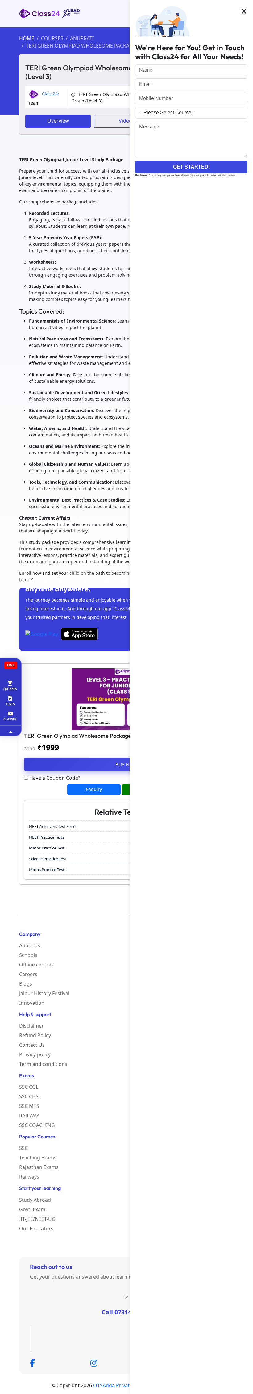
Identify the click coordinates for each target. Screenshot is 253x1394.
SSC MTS (29, 1106)
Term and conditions (43, 1064)
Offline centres (36, 964)
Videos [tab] (127, 120)
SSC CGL (28, 1086)
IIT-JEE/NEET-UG (37, 1219)
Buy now (126, 764)
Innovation (31, 1003)
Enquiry (94, 789)
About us (29, 945)
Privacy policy (35, 1054)
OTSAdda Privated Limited (123, 1385)
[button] (244, 11)
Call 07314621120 (127, 1312)
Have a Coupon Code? (54, 777)
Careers (28, 974)
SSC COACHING (37, 1125)
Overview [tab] (58, 120)
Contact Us (32, 1044)
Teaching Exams (37, 1157)
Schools (28, 955)
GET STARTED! (191, 166)
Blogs (25, 983)
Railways (29, 1176)
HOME (26, 38)
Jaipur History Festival (44, 993)
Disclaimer (31, 1025)
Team (43, 98)
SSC (23, 1148)
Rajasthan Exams (39, 1167)
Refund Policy (35, 1035)
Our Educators (36, 1228)
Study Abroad (35, 1199)
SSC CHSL (30, 1096)
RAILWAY (29, 1115)
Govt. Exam (32, 1209)
